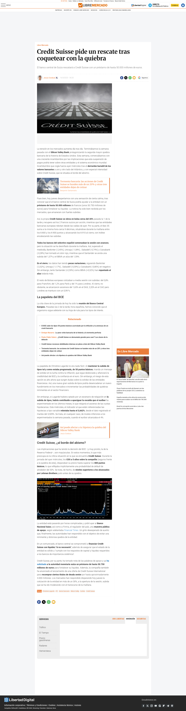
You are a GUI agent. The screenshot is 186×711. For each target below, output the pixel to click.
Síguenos (145, 77)
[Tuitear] (125, 77)
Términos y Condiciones (37, 705)
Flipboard (163, 705)
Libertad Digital (73, 700)
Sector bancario (64, 591)
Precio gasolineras (44, 639)
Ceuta (70, 1)
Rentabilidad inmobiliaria (122, 10)
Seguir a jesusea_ (57, 78)
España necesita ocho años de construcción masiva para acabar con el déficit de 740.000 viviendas (131, 400)
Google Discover (159, 705)
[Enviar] (130, 77)
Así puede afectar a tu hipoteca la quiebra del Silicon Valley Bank (66, 355)
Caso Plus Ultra (89, 1)
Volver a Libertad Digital (138, 5)
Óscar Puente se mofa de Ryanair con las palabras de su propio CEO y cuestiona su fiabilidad (130, 391)
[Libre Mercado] (93, 5)
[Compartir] (121, 77)
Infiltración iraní (98, 1)
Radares (43, 645)
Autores (77, 705)
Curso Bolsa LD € (105, 10)
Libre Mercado (42, 45)
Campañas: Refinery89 (11, 708)
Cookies (52, 705)
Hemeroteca (45, 651)
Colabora (174, 5)
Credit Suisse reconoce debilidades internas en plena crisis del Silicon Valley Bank (73, 344)
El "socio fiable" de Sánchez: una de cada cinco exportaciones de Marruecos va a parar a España (132, 382)
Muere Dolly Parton (120, 1)
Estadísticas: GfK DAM (25, 708)
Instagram (151, 705)
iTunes (172, 705)
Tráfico (42, 627)
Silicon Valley (75, 591)
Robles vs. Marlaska (78, 1)
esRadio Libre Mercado (81, 10)
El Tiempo (44, 632)
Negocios (94, 10)
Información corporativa (14, 705)
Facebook (143, 705)
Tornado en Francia (108, 1)
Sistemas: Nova (51, 708)
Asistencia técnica (65, 705)
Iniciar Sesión (183, 5)
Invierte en (67, 10)
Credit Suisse (90, 591)
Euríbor (82, 591)
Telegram (168, 705)
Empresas (58, 10)
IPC (57, 591)
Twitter (147, 705)
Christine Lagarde (48, 591)
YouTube (155, 705)
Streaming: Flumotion (39, 708)
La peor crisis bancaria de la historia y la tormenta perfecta (71, 333)
